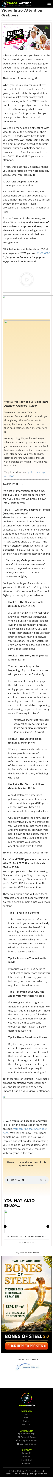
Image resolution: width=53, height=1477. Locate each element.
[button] (49, 3)
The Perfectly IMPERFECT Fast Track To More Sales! (26, 1236)
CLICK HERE (43, 253)
